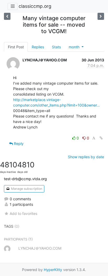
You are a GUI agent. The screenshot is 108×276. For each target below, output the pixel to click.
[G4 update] (7, 16)
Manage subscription (26, 189)
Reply (18, 143)
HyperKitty (53, 269)
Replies (38, 47)
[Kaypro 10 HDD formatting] (101, 16)
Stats (56, 47)
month (74, 47)
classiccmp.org (35, 6)
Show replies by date (86, 157)
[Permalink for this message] (101, 138)
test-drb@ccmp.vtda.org (25, 179)
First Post (16, 47)
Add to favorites (23, 213)
